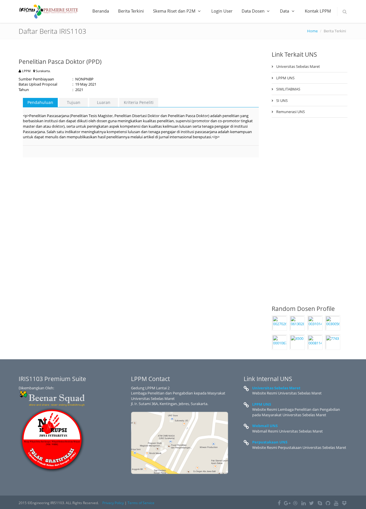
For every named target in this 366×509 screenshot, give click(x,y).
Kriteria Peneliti (139, 102)
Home (312, 30)
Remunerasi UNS (290, 111)
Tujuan (73, 102)
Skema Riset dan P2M (175, 11)
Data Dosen (254, 11)
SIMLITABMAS (288, 89)
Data (285, 11)
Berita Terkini (131, 11)
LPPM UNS (285, 77)
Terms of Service (141, 502)
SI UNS (282, 100)
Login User (221, 11)
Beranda (100, 11)
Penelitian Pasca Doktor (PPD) (60, 62)
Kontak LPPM (318, 11)
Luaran (103, 102)
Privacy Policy (113, 502)
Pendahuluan (40, 102)
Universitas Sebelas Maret (298, 66)
